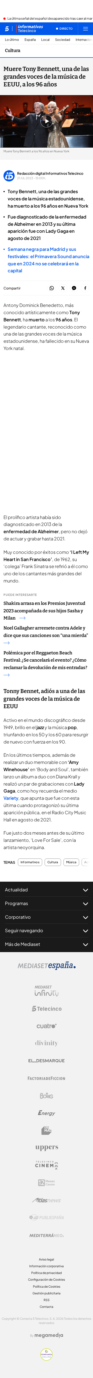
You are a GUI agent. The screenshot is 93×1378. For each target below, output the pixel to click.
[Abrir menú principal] (85, 28)
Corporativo (18, 917)
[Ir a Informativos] (29, 28)
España (30, 39)
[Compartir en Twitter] (63, 288)
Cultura (12, 50)
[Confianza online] (46, 1359)
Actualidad (16, 889)
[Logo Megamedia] (49, 1335)
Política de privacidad (46, 1273)
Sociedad (62, 39)
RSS (47, 1300)
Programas (16, 903)
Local (45, 39)
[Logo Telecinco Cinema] (46, 1165)
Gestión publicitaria (46, 1293)
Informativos (30, 862)
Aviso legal (46, 1259)
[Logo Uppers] (46, 1148)
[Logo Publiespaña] (46, 1217)
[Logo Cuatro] (47, 1026)
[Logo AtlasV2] (46, 1200)
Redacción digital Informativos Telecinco (50, 173)
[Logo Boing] (46, 1096)
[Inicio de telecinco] (7, 28)
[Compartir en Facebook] (85, 288)
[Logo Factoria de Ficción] (46, 1078)
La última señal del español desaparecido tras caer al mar (49, 19)
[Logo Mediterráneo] (46, 1235)
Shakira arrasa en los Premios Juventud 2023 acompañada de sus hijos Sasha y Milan (44, 611)
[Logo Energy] (46, 1113)
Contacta (46, 1307)
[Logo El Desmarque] (46, 1060)
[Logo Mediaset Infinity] (47, 991)
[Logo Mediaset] (46, 968)
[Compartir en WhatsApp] (51, 288)
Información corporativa (46, 1266)
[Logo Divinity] (46, 1043)
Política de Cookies (46, 1286)
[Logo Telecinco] (47, 1008)
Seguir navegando (24, 930)
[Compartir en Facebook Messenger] (74, 288)
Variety (10, 798)
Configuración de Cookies (46, 1279)
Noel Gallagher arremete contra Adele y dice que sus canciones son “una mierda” (45, 631)
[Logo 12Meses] (46, 1182)
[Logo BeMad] (46, 1130)
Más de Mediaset (22, 944)
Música (71, 862)
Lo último (12, 39)
